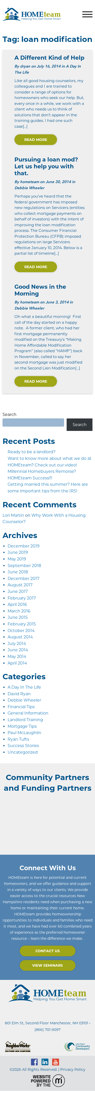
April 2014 (17, 663)
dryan (25, 66)
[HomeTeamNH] (32, 14)
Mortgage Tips (22, 726)
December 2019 (24, 546)
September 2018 (24, 565)
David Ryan (19, 693)
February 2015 (22, 624)
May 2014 (17, 656)
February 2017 (22, 598)
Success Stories (23, 745)
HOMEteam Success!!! (30, 478)
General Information (28, 713)
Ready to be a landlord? (31, 451)
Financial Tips (21, 706)
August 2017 (20, 584)
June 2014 (18, 649)
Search (9, 414)
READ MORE (35, 139)
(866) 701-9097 (47, 1029)
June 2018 (18, 572)
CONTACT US (47, 951)
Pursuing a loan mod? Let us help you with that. (46, 166)
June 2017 (18, 591)
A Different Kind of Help (49, 57)
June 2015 (18, 617)
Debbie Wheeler (24, 700)
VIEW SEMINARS (47, 965)
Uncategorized (23, 752)
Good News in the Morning (40, 290)
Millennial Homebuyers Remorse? (42, 471)
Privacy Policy (72, 1069)
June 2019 (18, 552)
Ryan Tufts (18, 739)
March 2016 (19, 611)
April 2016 (17, 604)
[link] (46, 1023)
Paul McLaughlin (24, 732)
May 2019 (17, 559)
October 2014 (21, 630)
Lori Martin (13, 515)
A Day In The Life (24, 687)
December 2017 (23, 578)
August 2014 (20, 637)
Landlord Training (25, 719)
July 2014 (17, 643)
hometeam (29, 181)
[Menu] (87, 14)
